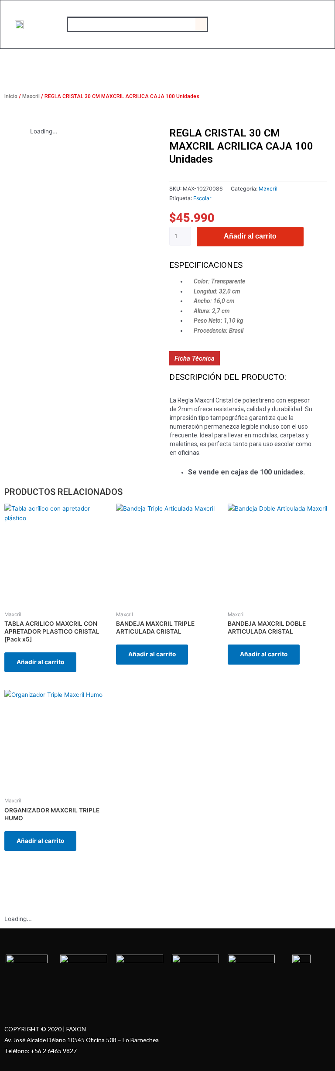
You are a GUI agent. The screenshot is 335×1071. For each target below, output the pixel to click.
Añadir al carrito (250, 236)
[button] (201, 24)
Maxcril (31, 96)
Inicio (10, 96)
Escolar (202, 198)
